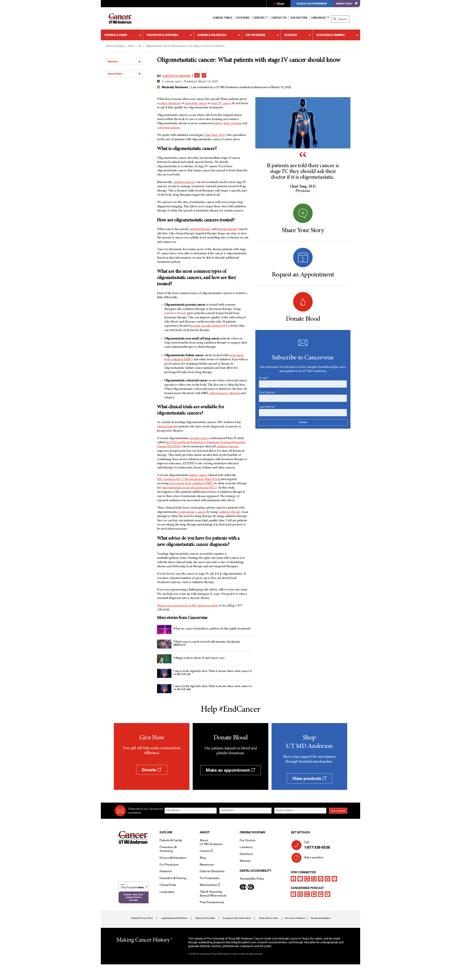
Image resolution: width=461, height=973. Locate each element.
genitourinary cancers (192, 512)
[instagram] (313, 878)
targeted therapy (200, 229)
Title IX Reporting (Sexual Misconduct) (213, 893)
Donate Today (344, 3)
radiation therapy (184, 182)
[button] (197, 74)
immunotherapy (227, 229)
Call (317, 845)
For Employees (209, 878)
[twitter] (300, 878)
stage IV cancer (221, 103)
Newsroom (207, 864)
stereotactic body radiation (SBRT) (191, 483)
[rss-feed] (327, 894)
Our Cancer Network (295, 918)
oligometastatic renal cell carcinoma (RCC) (189, 487)
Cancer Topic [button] (115, 73)
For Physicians (255, 35)
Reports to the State (205, 918)
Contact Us (279, 17)
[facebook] (293, 878)
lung (227, 123)
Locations (246, 847)
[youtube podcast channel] (307, 894)
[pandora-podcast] (313, 894)
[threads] (334, 878)
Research (291, 35)
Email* (263, 378)
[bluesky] (327, 878)
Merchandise (208, 885)
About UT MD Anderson (211, 842)
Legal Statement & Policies (174, 918)
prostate (236, 123)
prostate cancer (199, 438)
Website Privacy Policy (142, 918)
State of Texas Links (268, 918)
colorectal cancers (168, 127)
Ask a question (313, 857)
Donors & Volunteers (212, 35)
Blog (203, 857)
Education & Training (330, 35)
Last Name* (267, 407)
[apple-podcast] (293, 894)
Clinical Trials (222, 17)
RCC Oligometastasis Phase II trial (188, 479)
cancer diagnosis (169, 103)
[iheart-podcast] (320, 894)
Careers (259, 17)
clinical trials (165, 426)
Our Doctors (298, 17)
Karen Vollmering (176, 76)
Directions (246, 854)
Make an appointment (228, 770)
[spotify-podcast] (300, 894)
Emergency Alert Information (237, 918)
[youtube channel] (307, 878)
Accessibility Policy (252, 878)
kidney (218, 123)
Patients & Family (115, 35)
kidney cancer (198, 475)
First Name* (267, 392)
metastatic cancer (196, 103)
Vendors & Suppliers (320, 918)
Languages (318, 17)
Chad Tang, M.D (213, 135)
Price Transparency (212, 902)
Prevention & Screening (162, 35)
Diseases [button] (113, 61)
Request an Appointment (312, 3)
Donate (149, 769)
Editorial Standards (212, 871)
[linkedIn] (320, 878)
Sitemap (245, 861)
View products (307, 778)
